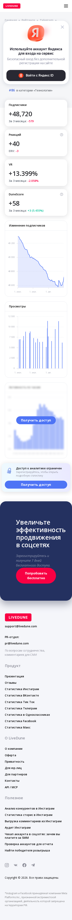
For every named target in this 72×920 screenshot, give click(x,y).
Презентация (14, 676)
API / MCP (11, 787)
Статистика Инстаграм (22, 689)
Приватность (14, 761)
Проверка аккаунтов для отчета (29, 844)
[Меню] (66, 6)
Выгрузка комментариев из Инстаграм (33, 821)
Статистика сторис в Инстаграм (28, 815)
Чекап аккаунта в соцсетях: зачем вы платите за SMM (32, 836)
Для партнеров (16, 774)
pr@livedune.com (17, 643)
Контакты (12, 780)
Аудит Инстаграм (18, 827)
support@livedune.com (21, 626)
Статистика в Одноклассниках (27, 715)
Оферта (10, 755)
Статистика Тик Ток (20, 702)
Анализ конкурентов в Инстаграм (29, 808)
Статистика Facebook (20, 721)
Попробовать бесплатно (36, 575)
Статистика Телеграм (21, 708)
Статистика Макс (17, 727)
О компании (13, 749)
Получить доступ (36, 420)
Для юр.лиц (13, 768)
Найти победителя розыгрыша (27, 850)
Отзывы (10, 683)
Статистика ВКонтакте (22, 695)
